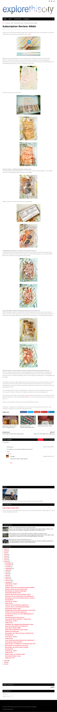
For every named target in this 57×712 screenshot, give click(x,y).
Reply (8, 451)
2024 (5, 549)
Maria (11, 456)
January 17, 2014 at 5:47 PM (48, 456)
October (8, 566)
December (8, 563)
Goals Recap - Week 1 (11, 650)
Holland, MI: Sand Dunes (12, 631)
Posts (6, 694)
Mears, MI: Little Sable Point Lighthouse (16, 626)
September (8, 568)
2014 (5, 561)
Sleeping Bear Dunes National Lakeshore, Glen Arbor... (20, 610)
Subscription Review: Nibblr (13, 628)
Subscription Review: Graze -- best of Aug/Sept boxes (10, 426)
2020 (5, 551)
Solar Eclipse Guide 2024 (11, 508)
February (8, 580)
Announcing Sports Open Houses (14, 617)
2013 (5, 660)
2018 (5, 554)
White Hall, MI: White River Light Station (16, 629)
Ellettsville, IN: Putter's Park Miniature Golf (20, 539)
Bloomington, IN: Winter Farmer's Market (16, 647)
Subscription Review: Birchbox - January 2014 (18, 619)
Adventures (17, 19)
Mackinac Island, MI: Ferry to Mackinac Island (17, 594)
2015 (5, 559)
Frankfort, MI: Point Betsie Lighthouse (16, 612)
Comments (7, 696)
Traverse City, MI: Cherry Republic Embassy (17, 606)
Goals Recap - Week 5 (11, 584)
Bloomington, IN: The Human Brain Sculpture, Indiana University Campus (28, 533)
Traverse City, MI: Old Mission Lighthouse (16, 605)
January (7, 582)
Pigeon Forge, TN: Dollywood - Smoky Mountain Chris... (20, 643)
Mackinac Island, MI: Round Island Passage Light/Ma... (20, 587)
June (6, 573)
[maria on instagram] (49, 1)
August (7, 570)
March (7, 579)
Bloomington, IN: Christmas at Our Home (16, 645)
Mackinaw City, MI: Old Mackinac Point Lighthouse (19, 596)
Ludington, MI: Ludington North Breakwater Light (19, 624)
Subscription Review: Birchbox (13, 642)
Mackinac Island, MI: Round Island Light (16, 589)
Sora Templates (33, 706)
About (10, 19)
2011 (5, 664)
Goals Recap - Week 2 (11, 636)
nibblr (12, 23)
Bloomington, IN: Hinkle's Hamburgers (16, 591)
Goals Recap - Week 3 (11, 621)
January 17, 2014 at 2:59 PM (48, 446)
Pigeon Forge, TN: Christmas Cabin (15, 654)
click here (27, 395)
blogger (40, 439)
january (8, 23)
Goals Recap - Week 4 (11, 601)
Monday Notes (9, 599)
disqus (45, 439)
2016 (5, 558)
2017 (5, 556)
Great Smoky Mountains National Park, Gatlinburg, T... (20, 640)
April (6, 577)
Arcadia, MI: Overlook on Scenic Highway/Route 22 (19, 613)
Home (5, 19)
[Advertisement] (8, 518)
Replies (9, 454)
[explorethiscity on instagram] (51, 1)
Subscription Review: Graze (45, 426)
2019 (5, 552)
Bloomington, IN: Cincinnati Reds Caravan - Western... (20, 598)
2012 (5, 662)
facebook (51, 439)
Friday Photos (9, 585)
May (6, 575)
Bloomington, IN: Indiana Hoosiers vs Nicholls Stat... (19, 633)
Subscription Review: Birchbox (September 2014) (27, 426)
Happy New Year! (10, 657)
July (6, 571)
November (8, 564)
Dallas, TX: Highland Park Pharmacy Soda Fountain (22, 527)
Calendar (26, 19)
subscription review (18, 23)
